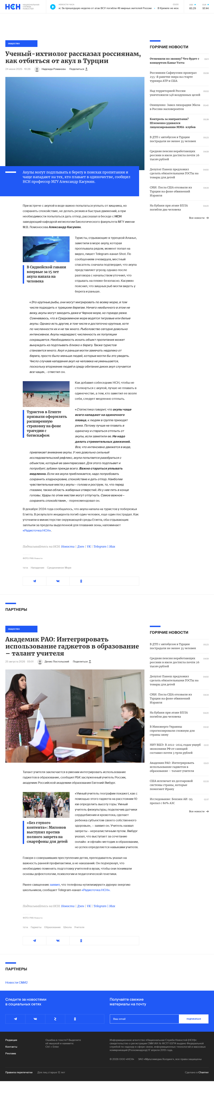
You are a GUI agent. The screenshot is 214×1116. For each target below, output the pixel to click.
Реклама (10, 1053)
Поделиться (76, 69)
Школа (67, 927)
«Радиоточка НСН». (96, 890)
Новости (68, 546)
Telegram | (101, 546)
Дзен (80, 546)
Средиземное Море (59, 567)
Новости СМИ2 (16, 983)
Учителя (79, 927)
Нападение (37, 567)
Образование (52, 927)
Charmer (203, 1072)
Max (112, 546)
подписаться (194, 1019)
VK (89, 546)
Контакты (11, 1046)
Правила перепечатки (18, 1072)
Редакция (11, 1040)
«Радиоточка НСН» (37, 530)
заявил (55, 885)
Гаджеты (36, 927)
